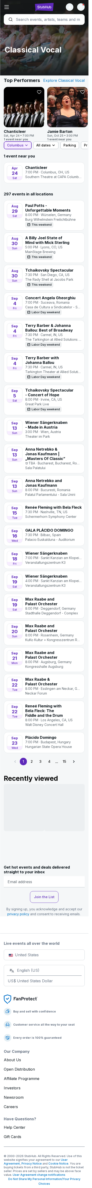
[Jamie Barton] (67, 114)
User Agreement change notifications (39, 1175)
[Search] (44, 19)
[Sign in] (69, 7)
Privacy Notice (31, 1163)
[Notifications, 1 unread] (81, 7)
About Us (12, 1059)
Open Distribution (19, 1069)
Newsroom (14, 1097)
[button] (17, 7)
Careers (11, 1106)
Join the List (44, 897)
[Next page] (73, 761)
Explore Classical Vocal (64, 80)
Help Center (14, 1127)
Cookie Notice (58, 1163)
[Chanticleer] (24, 114)
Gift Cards (12, 1136)
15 (64, 761)
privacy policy (18, 914)
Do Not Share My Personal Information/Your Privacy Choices (44, 1181)
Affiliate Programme (21, 1078)
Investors (12, 1088)
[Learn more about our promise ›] (21, 999)
